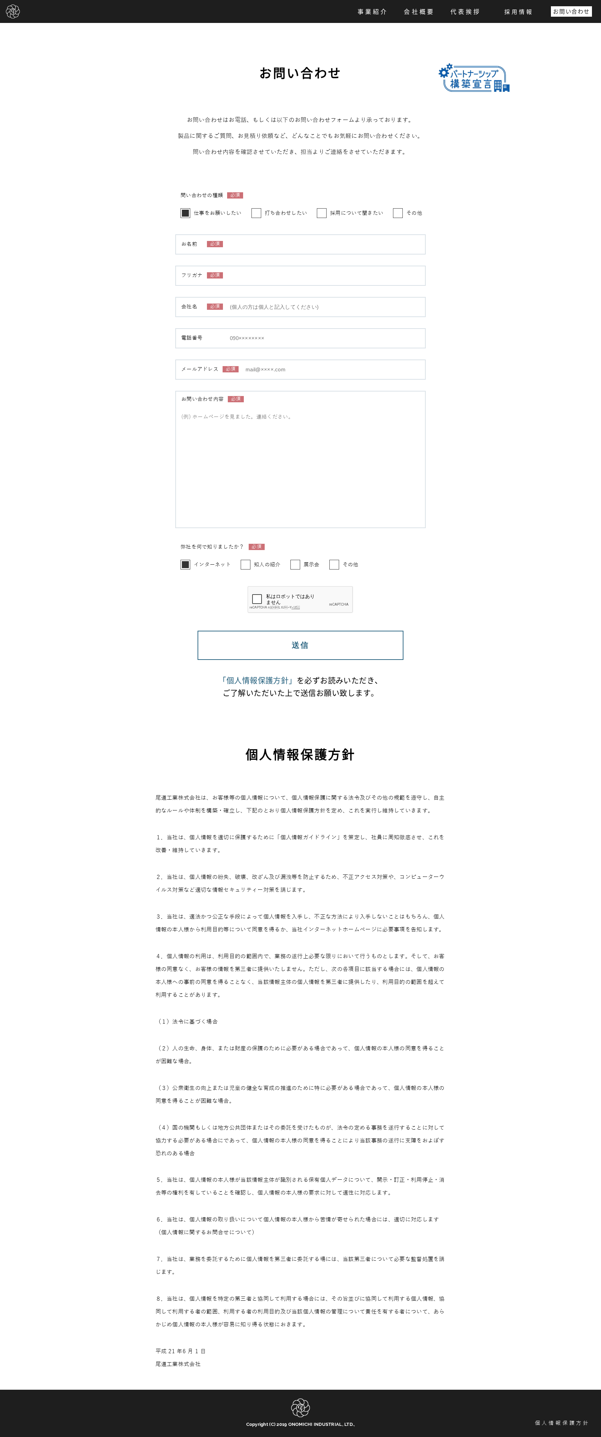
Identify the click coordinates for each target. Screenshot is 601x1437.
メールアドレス (208, 369)
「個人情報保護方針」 (257, 680)
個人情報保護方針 (562, 1423)
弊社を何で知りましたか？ (221, 547)
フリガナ (200, 275)
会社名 (200, 306)
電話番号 (191, 338)
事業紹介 (373, 11)
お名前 (200, 244)
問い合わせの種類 (210, 195)
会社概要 (419, 11)
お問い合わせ (571, 11)
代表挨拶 (465, 11)
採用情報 (519, 12)
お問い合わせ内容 (211, 399)
